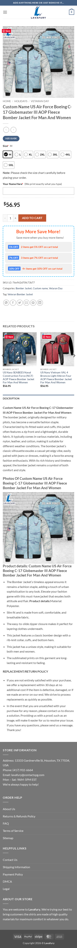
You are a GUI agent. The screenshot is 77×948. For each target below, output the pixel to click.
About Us (9, 809)
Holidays (20, 101)
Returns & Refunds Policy (19, 816)
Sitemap (8, 838)
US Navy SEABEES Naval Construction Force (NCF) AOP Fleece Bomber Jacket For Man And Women (18, 377)
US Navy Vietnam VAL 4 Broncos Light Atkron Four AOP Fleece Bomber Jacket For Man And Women (56, 377)
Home (7, 101)
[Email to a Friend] (26, 303)
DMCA (7, 881)
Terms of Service (13, 830)
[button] (5, 12)
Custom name (40, 288)
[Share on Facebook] (13, 303)
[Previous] (3, 363)
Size (6, 145)
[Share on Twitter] (20, 303)
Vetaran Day (40, 101)
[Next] (74, 363)
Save (8, 30)
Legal (6, 888)
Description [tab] (11, 398)
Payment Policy (13, 874)
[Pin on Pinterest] (33, 303)
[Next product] (6, 130)
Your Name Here (13, 183)
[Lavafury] (38, 12)
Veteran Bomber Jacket (20, 294)
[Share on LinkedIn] (40, 303)
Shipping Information (16, 867)
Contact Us (10, 859)
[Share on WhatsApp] (6, 303)
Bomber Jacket (24, 288)
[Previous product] (13, 130)
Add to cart (32, 218)
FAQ (6, 823)
